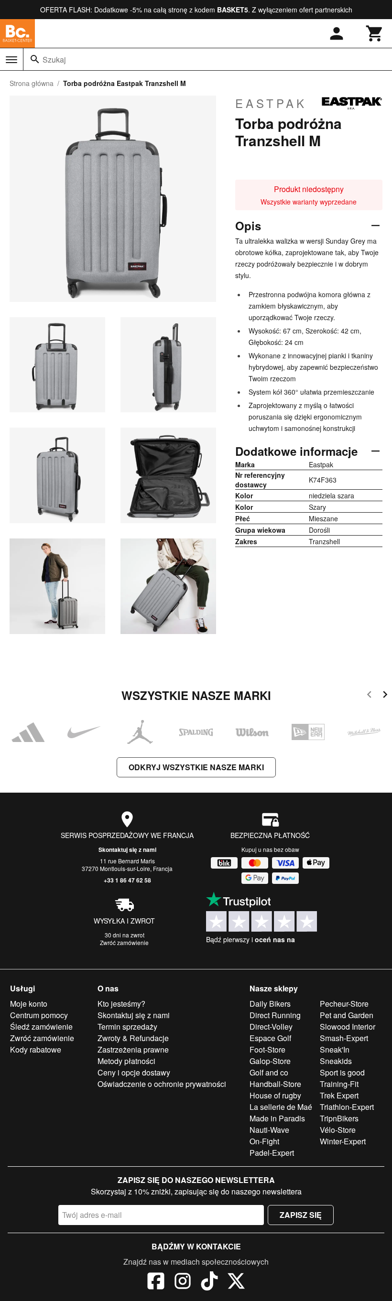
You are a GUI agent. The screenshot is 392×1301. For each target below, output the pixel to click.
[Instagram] (182, 1282)
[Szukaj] (35, 59)
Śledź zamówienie (41, 1026)
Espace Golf (270, 1037)
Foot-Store (267, 1049)
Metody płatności (126, 1060)
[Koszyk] (374, 33)
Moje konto (28, 1003)
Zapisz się (301, 1214)
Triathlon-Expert (347, 1106)
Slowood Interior (347, 1026)
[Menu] (11, 59)
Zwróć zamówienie (124, 942)
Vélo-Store (338, 1129)
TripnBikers (339, 1118)
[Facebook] (155, 1282)
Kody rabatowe (35, 1049)
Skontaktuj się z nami (127, 849)
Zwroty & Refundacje (133, 1037)
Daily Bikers (270, 1003)
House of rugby (275, 1095)
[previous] (369, 696)
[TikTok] (209, 1282)
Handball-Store (275, 1083)
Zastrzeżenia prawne (133, 1049)
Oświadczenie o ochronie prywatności (162, 1083)
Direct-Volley (271, 1026)
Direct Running (275, 1015)
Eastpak (271, 103)
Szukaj (54, 59)
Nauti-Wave (269, 1129)
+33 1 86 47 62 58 (127, 880)
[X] (236, 1282)
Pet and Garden (346, 1015)
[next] (385, 696)
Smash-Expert (344, 1037)
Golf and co (269, 1072)
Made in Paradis (277, 1118)
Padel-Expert (272, 1152)
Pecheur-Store (344, 1003)
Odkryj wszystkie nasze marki (196, 767)
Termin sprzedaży (127, 1026)
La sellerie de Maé (281, 1106)
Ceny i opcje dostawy (134, 1072)
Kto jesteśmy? (121, 1003)
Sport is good (342, 1072)
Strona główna (32, 83)
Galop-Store (270, 1060)
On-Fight (264, 1141)
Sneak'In (334, 1049)
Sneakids (336, 1060)
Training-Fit (339, 1083)
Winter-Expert (343, 1141)
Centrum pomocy (39, 1015)
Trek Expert (339, 1095)
